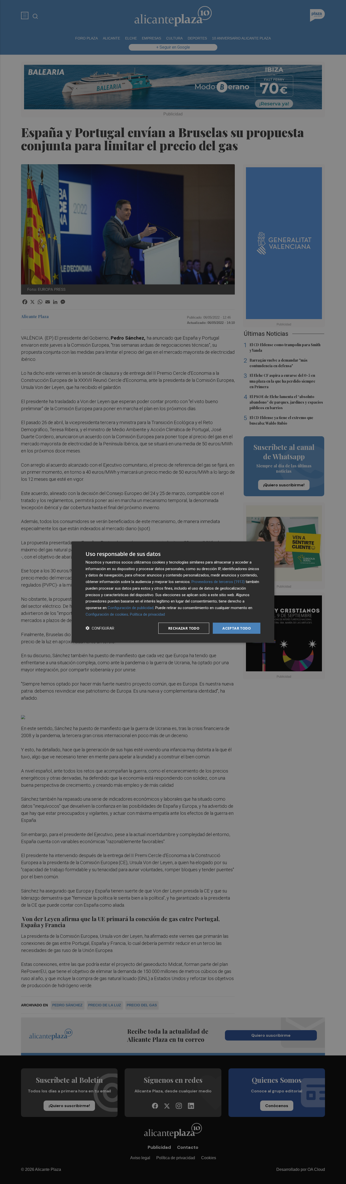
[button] (100, 628)
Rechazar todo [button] (183, 628)
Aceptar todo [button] (236, 628)
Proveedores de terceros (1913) (218, 581)
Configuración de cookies (107, 614)
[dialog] (173, 592)
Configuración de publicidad (130, 608)
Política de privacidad (147, 614)
